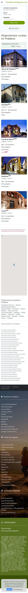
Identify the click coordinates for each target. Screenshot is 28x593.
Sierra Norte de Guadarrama (9, 429)
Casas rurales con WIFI (19, 548)
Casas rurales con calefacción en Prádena (9, 365)
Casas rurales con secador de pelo (12, 555)
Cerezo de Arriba (13, 310)
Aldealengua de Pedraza (8, 307)
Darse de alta (6, 528)
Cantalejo (14, 316)
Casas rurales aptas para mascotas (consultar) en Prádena (12, 361)
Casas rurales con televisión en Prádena (9, 352)
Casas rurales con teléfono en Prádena (9, 346)
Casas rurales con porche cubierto (9, 562)
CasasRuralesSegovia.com (17, 2)
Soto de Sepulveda (6, 312)
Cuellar (3, 450)
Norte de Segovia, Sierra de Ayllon (11, 462)
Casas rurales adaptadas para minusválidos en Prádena (12, 357)
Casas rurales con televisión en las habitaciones (12, 557)
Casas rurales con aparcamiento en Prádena (10, 344)
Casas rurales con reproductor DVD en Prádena (10, 359)
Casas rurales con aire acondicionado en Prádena (11, 368)
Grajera (3, 318)
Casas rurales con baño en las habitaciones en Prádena (12, 350)
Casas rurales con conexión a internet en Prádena (11, 363)
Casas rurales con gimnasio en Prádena (9, 367)
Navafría (3, 310)
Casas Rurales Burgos (7, 501)
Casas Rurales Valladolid (8, 512)
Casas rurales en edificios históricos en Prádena (10, 333)
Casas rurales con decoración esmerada (13, 569)
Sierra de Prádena (8, 69)
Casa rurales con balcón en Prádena (8, 329)
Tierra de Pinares (6, 477)
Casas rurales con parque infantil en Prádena (10, 380)
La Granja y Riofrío (6, 412)
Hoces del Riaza (5, 409)
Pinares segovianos (7, 417)
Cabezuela (11, 314)
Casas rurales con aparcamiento (12, 550)
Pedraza (18, 305)
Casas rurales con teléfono (13, 542)
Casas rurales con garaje (13, 545)
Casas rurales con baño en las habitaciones (11, 540)
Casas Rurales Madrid (7, 506)
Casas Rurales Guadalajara (9, 503)
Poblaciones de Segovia (8, 485)
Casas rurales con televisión (18, 561)
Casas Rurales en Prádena (10, 324)
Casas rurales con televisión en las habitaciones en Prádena (13, 354)
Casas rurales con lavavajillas (15, 568)
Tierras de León (5, 482)
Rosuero (22, 309)
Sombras (4, 176)
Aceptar (9, 589)
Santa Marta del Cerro (7, 305)
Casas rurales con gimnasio (11, 565)
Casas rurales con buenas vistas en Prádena (10, 339)
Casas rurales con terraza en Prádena (8, 337)
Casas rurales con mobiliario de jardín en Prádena (11, 370)
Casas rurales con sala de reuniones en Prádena (11, 378)
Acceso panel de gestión (10, 531)
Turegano (10, 318)
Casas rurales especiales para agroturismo (11, 550)
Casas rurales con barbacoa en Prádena (9, 341)
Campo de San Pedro (7, 445)
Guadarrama (5, 452)
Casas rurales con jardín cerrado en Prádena (10, 355)
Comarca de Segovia (7, 447)
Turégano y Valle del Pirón (8, 431)
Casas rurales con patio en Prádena (8, 372)
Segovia (3, 422)
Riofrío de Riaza (5, 316)
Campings (15, 387)
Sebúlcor (3, 314)
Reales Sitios (4, 467)
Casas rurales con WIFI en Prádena (8, 331)
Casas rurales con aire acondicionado (16, 547)
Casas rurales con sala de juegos (14, 567)
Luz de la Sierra (7, 139)
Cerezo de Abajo (6, 309)
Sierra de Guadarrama (7, 426)
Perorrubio (15, 309)
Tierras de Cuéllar (6, 479)
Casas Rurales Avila (6, 498)
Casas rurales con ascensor (11, 563)
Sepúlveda (17, 312)
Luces (3, 211)
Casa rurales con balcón (11, 537)
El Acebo (4, 105)
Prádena (3, 71)
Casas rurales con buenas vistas (16, 539)
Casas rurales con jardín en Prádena (8, 335)
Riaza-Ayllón (4, 419)
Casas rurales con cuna (12, 558)
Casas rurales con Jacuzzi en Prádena (8, 348)
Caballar (18, 314)
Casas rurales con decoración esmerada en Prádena (11, 342)
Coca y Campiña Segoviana (9, 404)
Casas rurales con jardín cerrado (12, 555)
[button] (14, 265)
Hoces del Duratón (6, 407)
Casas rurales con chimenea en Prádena (9, 374)
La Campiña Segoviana (7, 460)
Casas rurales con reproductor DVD (9, 536)
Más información (17, 589)
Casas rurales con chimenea (11, 560)
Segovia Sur (4, 472)
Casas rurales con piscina (7, 548)
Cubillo (23, 312)
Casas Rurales (5, 388)
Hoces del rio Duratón (7, 457)
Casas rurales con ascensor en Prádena (9, 376)
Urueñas (21, 316)
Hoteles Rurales (5, 387)
